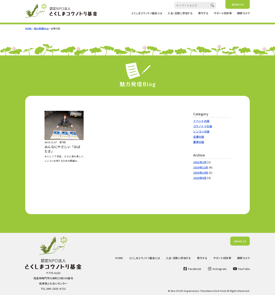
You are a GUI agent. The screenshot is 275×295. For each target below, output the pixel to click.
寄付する (203, 13)
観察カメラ (243, 13)
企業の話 (198, 137)
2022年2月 (200, 162)
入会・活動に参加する (180, 13)
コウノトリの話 (202, 126)
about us (238, 4)
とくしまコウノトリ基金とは (146, 13)
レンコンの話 (201, 131)
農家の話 (198, 142)
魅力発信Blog (41, 28)
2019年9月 (200, 178)
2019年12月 (200, 167)
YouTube (243, 269)
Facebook (194, 269)
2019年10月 (200, 172)
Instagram (219, 269)
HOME (28, 28)
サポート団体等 (223, 13)
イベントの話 (201, 121)
